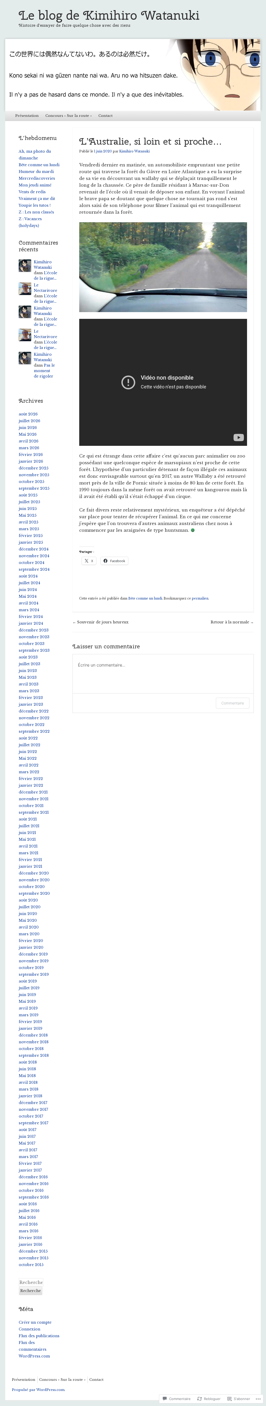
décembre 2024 (34, 549)
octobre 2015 (31, 1264)
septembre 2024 (34, 569)
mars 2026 (29, 448)
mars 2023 (29, 691)
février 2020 (31, 940)
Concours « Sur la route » (68, 115)
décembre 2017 (33, 1102)
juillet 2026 (29, 421)
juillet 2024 (29, 583)
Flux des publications (39, 1336)
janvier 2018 (30, 1096)
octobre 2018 (31, 1048)
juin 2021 (27, 832)
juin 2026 (28, 427)
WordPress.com (34, 1356)
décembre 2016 (33, 1177)
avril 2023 (28, 684)
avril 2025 (28, 522)
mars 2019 (28, 1015)
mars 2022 (29, 772)
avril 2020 (29, 927)
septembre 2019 (34, 974)
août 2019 (28, 981)
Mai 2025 (27, 515)
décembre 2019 (33, 954)
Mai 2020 (28, 920)
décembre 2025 (33, 468)
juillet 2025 (29, 502)
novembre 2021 (34, 799)
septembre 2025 (34, 488)
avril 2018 (28, 1082)
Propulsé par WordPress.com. (38, 1390)
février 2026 (31, 454)
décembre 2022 (34, 711)
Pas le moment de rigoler (44, 371)
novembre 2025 (34, 475)
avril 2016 (28, 1224)
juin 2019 (27, 994)
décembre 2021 (33, 792)
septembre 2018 (34, 1055)
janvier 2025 (31, 542)
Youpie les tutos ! (35, 205)
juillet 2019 (29, 988)
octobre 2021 (31, 805)
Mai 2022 (28, 758)
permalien (200, 598)
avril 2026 (28, 441)
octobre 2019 (31, 967)
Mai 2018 (27, 1075)
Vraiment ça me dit (37, 198)
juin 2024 (28, 589)
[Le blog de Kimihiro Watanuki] (133, 75)
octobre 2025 (31, 481)
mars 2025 (29, 529)
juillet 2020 (30, 907)
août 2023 (28, 657)
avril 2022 (28, 765)
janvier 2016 (30, 1244)
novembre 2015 (33, 1258)
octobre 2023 (31, 643)
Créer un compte (35, 1322)
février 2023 (31, 697)
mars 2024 (29, 610)
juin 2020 (28, 913)
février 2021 (30, 859)
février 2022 (31, 778)
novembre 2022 (34, 718)
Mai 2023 (28, 677)
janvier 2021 (30, 866)
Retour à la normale (232, 622)
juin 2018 (27, 1069)
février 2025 (31, 535)
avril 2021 (28, 846)
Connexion (29, 1329)
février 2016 (30, 1237)
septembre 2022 (34, 731)
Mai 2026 (28, 434)
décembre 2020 (34, 873)
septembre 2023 (34, 650)
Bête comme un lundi (145, 598)
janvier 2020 (31, 947)
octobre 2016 (31, 1190)
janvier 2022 (31, 785)
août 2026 (28, 414)
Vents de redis (32, 192)
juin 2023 (28, 670)
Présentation (27, 115)
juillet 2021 (29, 826)
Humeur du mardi (36, 171)
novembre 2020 (34, 880)
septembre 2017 (33, 1123)
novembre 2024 (34, 556)
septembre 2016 (34, 1197)
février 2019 (30, 1021)
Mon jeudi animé (35, 185)
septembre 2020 (34, 893)
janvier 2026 (31, 461)
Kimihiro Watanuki (134, 151)
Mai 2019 (27, 1001)
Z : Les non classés (36, 212)
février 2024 (31, 616)
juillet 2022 (29, 745)
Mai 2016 (27, 1217)
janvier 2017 (30, 1170)
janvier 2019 (30, 1028)
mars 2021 (28, 853)
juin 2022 (28, 751)
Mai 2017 (27, 1143)
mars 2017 (28, 1156)
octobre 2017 (31, 1116)
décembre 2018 (33, 1035)
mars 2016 (28, 1231)
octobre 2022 (31, 724)
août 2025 (28, 495)
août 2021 (28, 819)
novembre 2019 (34, 961)
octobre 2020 (32, 886)
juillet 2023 (29, 664)
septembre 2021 (34, 812)
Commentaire (232, 703)
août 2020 (28, 900)
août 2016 (28, 1204)
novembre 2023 (34, 637)
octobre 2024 (31, 562)
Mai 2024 (28, 596)
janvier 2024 (31, 623)
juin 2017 (27, 1136)
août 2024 (28, 576)
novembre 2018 (34, 1042)
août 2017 (27, 1129)
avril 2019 (28, 1008)
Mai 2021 (27, 839)
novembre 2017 (33, 1109)
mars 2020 (29, 934)
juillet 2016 (29, 1210)
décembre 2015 (33, 1251)
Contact (105, 115)
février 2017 (30, 1163)
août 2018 (28, 1062)
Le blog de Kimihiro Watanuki (109, 15)
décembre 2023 (34, 630)
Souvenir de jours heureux (100, 622)
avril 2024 (28, 603)
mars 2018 (28, 1089)
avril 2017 (28, 1150)
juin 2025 (28, 508)
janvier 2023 (31, 704)
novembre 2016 (34, 1183)
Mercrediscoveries (37, 178)
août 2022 (28, 738)
